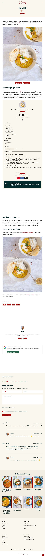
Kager (3, 539)
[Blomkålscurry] (17, 482)
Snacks (3, 528)
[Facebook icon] (19, 338)
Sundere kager (5, 537)
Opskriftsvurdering (6, 407)
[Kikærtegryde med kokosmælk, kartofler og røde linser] (6, 482)
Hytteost (26, 523)
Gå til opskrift (19, 83)
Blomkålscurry (17, 489)
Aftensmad (4, 526)
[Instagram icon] (24, 338)
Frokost (4, 525)
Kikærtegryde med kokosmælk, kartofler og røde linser (6, 491)
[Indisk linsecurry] (27, 482)
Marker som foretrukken (12, 352)
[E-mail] (18, 304)
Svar (41, 433)
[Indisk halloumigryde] (17, 502)
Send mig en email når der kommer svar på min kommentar (15, 411)
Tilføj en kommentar (7, 395)
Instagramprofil (30, 294)
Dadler (25, 528)
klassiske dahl (18, 22)
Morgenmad (4, 523)
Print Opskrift (26, 83)
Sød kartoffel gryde (38, 510)
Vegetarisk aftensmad (28, 537)
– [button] (19, 115)
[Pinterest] (9, 304)
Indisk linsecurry (28, 489)
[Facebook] (4, 304)
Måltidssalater (5, 544)
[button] (20, 111)
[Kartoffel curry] (27, 502)
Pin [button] (18, 177)
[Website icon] (21, 338)
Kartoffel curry (28, 509)
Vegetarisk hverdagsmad (29, 539)
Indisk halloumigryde (17, 510)
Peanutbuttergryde (38, 490)
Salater (3, 542)
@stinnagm (20, 184)
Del (22, 177)
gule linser (22, 91)
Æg (24, 526)
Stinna (12, 433)
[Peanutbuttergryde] (38, 482)
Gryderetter (22, 13)
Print (27, 177)
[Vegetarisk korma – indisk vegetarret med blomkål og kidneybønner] (6, 502)
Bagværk (4, 536)
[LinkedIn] (13, 304)
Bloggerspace (24, 554)
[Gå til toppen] (43, 555)
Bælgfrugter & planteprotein (30, 525)
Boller (3, 540)
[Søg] (2, 2)
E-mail (25, 391)
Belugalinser (26, 530)
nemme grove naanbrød (27, 232)
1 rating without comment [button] (21, 381)
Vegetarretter (27, 536)
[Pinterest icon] (26, 338)
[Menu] (42, 2)
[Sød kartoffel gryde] (38, 502)
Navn (4, 391)
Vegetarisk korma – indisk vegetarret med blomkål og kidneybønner (6, 512)
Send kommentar (6, 415)
